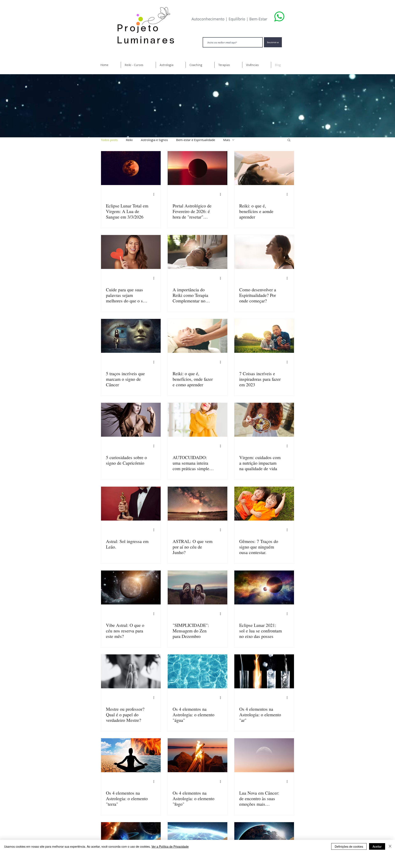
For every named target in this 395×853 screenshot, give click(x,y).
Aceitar (377, 846)
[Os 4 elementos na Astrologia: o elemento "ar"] (264, 671)
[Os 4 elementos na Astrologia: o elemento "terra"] (131, 755)
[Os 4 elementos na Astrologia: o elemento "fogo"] (197, 755)
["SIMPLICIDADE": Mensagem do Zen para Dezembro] (197, 587)
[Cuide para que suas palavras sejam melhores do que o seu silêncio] (131, 252)
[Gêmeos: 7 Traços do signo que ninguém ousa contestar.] (264, 504)
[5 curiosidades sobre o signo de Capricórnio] (131, 420)
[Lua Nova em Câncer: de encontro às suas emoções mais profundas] (264, 755)
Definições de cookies (349, 846)
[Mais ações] (155, 194)
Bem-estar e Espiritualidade (195, 140)
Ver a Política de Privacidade (170, 846)
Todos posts (109, 140)
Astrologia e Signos (154, 140)
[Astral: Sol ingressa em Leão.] (131, 504)
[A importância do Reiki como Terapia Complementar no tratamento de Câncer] (197, 252)
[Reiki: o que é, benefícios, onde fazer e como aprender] (197, 336)
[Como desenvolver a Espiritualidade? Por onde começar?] (264, 252)
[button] (138, 65)
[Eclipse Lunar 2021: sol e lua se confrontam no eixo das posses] (264, 587)
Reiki (129, 140)
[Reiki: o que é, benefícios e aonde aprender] (264, 168)
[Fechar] (390, 846)
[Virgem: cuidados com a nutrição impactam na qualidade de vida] (264, 420)
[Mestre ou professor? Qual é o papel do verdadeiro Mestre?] (131, 671)
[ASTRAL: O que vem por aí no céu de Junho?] (197, 504)
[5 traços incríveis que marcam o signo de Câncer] (131, 336)
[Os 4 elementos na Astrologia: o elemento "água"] (197, 671)
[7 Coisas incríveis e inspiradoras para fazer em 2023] (264, 336)
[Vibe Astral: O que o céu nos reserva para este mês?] (131, 587)
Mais (226, 140)
